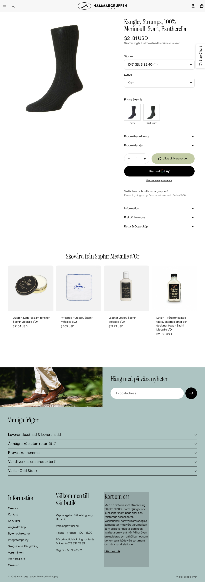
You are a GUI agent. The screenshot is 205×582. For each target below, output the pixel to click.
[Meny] (4, 6)
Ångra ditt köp (17, 527)
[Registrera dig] (191, 393)
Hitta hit (61, 519)
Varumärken (15, 552)
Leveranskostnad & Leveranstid (34, 434)
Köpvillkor (14, 520)
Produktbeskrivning (136, 136)
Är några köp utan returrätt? (32, 443)
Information (131, 208)
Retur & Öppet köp (136, 226)
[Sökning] (13, 6)
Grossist (13, 565)
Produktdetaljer (134, 145)
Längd (128, 74)
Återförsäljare (16, 559)
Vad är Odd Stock (22, 470)
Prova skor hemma (24, 452)
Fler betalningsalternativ (159, 180)
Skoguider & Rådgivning (23, 546)
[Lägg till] (47, 304)
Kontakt (13, 514)
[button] (200, 56)
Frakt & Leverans (134, 217)
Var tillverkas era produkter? (31, 461)
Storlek (128, 56)
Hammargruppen (26, 576)
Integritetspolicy (18, 539)
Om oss (13, 508)
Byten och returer (19, 533)
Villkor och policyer (186, 576)
